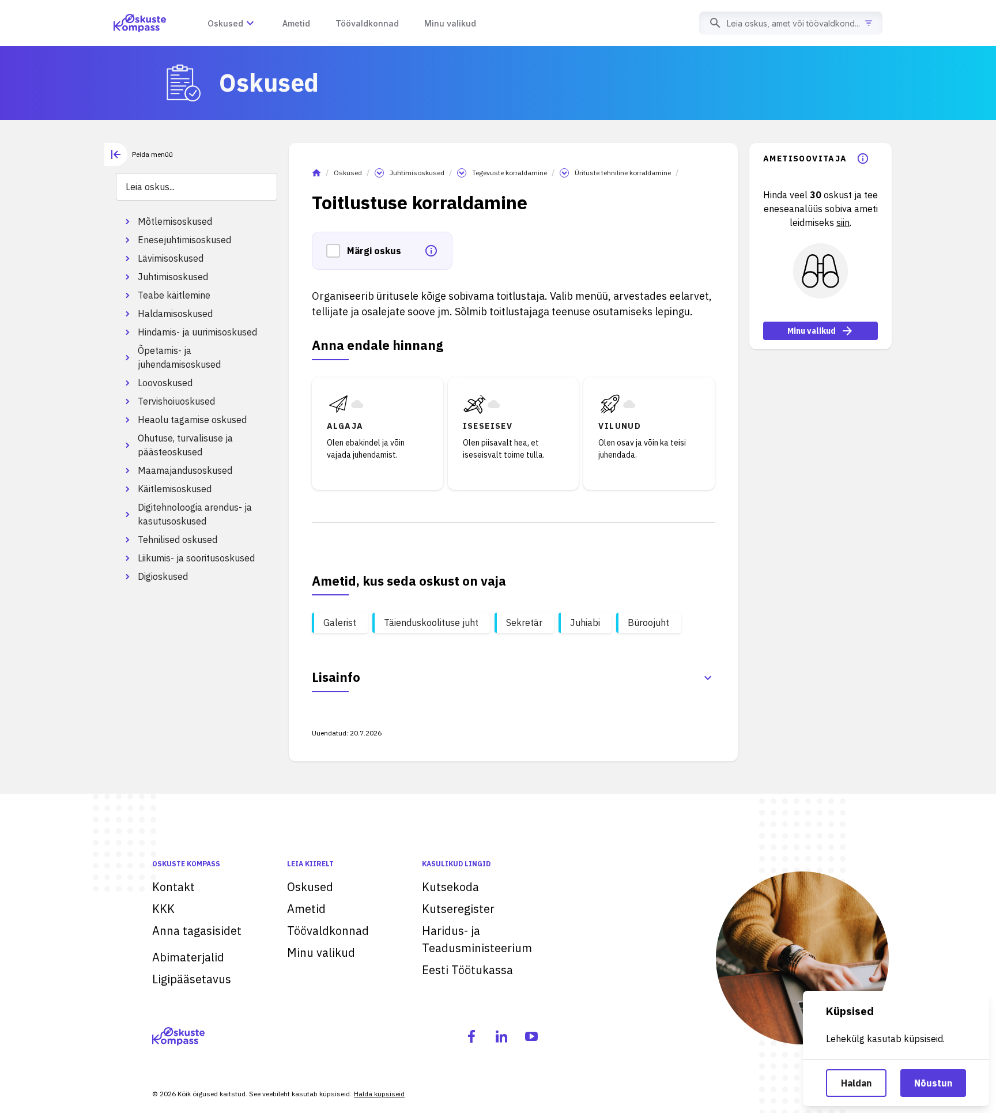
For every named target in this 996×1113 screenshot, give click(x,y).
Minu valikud (811, 331)
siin (843, 222)
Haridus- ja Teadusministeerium (477, 939)
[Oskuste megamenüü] (250, 23)
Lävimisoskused (170, 258)
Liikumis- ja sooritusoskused (196, 558)
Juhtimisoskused (173, 276)
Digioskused (163, 576)
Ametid (306, 908)
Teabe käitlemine (174, 295)
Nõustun (933, 1083)
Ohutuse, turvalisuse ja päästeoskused (185, 445)
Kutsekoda (450, 887)
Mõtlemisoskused (175, 221)
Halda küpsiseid (379, 1093)
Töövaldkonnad (328, 930)
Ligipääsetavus (191, 979)
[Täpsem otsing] (868, 23)
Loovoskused (165, 382)
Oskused (348, 172)
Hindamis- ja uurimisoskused (197, 332)
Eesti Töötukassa (467, 970)
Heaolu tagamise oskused (192, 419)
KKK (163, 908)
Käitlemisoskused (175, 489)
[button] (336, 250)
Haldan (856, 1083)
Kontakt (173, 887)
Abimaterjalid (188, 957)
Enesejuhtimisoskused (184, 240)
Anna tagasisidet (197, 930)
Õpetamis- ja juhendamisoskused (179, 357)
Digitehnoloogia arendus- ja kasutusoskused (195, 514)
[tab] (138, 154)
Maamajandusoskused (185, 470)
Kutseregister (458, 908)
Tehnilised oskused (177, 539)
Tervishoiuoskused (176, 401)
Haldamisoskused (175, 313)
